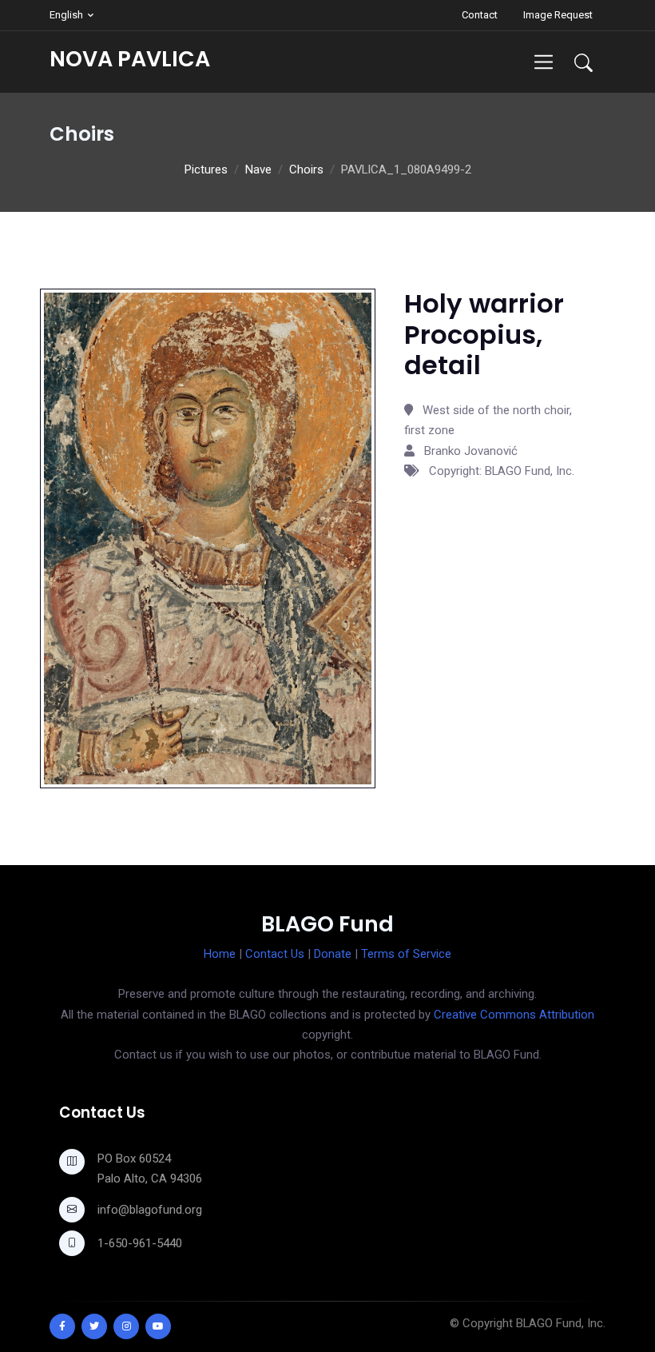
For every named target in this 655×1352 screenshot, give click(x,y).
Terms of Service (406, 954)
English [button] (66, 15)
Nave (258, 169)
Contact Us (274, 954)
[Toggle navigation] (543, 62)
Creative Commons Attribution (514, 1014)
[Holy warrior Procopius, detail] (207, 537)
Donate (332, 954)
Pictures (206, 169)
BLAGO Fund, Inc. (560, 1323)
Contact (480, 15)
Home (220, 954)
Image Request (558, 15)
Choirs (306, 169)
